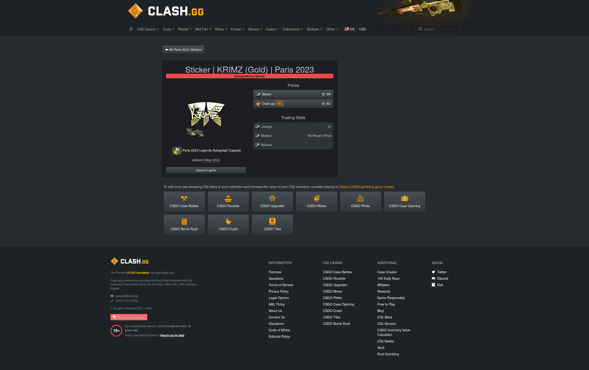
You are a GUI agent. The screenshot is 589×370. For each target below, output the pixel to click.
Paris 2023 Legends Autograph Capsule (212, 150)
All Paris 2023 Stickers (185, 49)
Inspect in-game (206, 170)
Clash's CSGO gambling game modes (366, 186)
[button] (349, 29)
